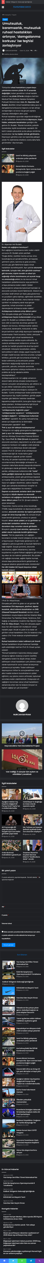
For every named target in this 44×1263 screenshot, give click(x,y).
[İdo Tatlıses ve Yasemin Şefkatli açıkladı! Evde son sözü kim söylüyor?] (32, 819)
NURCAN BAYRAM (11, 50)
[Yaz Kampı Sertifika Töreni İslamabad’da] (8, 965)
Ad (3, 907)
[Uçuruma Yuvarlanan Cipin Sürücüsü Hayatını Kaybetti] (8, 1143)
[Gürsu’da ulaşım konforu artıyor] (8, 1153)
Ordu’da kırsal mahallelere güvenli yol (11, 854)
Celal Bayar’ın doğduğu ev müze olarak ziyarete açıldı (32, 804)
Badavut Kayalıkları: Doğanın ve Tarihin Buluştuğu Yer (28, 1121)
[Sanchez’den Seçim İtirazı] (8, 1001)
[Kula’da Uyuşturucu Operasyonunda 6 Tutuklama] (8, 975)
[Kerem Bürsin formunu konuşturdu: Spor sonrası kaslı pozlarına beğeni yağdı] (8, 169)
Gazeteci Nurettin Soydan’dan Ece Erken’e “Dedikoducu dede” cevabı (31, 856)
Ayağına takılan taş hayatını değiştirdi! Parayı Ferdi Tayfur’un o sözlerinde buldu (11, 805)
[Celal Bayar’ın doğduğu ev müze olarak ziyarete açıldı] (32, 794)
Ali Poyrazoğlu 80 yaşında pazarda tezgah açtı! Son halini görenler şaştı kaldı (11, 830)
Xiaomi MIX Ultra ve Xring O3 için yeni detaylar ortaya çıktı (28, 1070)
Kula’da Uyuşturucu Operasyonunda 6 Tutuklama (28, 973)
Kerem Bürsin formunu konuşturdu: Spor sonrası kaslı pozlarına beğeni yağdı (28, 169)
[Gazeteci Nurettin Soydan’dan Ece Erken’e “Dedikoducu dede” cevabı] (32, 845)
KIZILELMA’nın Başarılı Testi (27, 988)
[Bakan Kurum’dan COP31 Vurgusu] (8, 1133)
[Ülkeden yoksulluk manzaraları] (8, 1103)
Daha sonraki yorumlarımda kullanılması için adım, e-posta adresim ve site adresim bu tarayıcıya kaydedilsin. (21, 935)
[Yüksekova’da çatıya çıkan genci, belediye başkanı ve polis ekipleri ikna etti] (8, 1011)
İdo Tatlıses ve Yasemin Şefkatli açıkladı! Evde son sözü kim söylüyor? (32, 829)
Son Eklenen (22, 955)
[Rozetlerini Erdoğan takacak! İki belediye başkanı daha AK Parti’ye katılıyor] (8, 1112)
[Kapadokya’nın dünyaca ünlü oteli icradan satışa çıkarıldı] (8, 1031)
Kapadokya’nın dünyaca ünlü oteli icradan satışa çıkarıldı (28, 1029)
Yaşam (14, 15)
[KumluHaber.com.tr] (22, 7)
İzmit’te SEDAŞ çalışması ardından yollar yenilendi (26, 1039)
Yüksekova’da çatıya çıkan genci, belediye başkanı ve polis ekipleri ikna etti (27, 1010)
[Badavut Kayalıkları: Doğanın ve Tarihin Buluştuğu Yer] (8, 1123)
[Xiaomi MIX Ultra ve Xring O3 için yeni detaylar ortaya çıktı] (8, 1072)
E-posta (5, 915)
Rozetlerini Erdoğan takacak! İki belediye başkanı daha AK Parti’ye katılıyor (28, 1111)
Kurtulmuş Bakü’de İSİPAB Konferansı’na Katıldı (26, 1049)
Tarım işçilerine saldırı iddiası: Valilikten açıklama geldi (28, 1019)
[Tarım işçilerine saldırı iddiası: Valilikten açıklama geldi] (8, 1021)
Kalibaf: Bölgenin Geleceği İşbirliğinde (19, 2)
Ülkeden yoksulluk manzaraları (23, 1101)
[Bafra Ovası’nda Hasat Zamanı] (8, 1093)
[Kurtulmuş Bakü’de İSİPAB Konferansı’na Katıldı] (8, 1051)
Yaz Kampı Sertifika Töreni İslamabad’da (27, 963)
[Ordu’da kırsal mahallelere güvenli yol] (11, 845)
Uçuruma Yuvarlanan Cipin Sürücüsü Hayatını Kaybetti (27, 1141)
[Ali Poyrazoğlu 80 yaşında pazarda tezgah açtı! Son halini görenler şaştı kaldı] (11, 819)
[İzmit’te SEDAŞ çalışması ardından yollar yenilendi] (8, 158)
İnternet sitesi (7, 923)
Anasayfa (7, 15)
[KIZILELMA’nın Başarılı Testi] (8, 991)
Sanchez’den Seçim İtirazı (27, 998)
